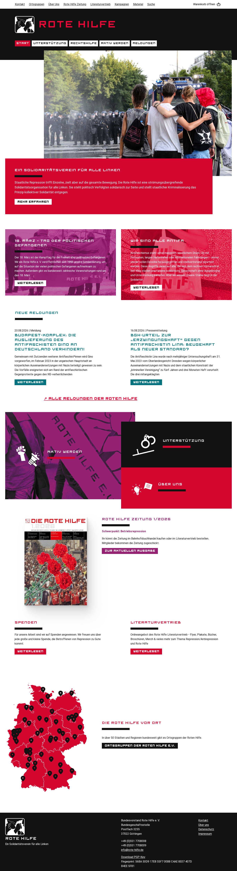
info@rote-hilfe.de (132, 850)
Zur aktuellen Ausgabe (130, 550)
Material (138, 4)
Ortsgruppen (36, 4)
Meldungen (144, 43)
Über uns (203, 825)
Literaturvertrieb (100, 4)
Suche (151, 4)
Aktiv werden (114, 43)
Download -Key (133, 857)
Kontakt (20, 4)
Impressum (205, 833)
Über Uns (53, 4)
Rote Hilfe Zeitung (75, 4)
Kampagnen (122, 4)
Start (22, 43)
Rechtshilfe (83, 43)
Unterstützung (49, 43)
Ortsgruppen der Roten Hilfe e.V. (140, 745)
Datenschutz (206, 829)
